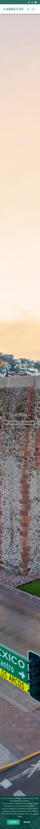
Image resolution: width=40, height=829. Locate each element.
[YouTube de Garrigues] (36, 2)
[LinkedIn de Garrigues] (29, 2)
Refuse (27, 822)
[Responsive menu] (33, 9)
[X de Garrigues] (32, 2)
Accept (13, 822)
